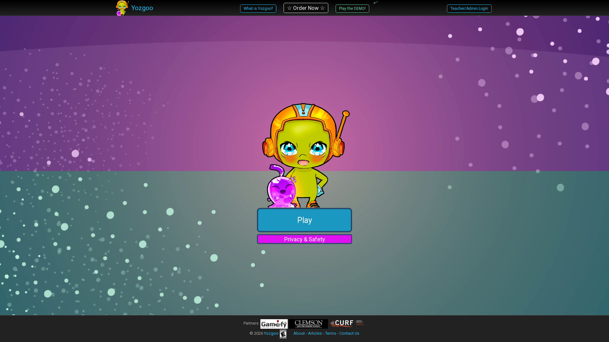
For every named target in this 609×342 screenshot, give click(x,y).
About (299, 333)
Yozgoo (271, 333)
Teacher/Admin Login (469, 8)
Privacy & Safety (304, 239)
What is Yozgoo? (258, 8)
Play (304, 220)
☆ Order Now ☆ (306, 8)
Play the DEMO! (352, 8)
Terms (330, 333)
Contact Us (349, 333)
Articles (315, 333)
